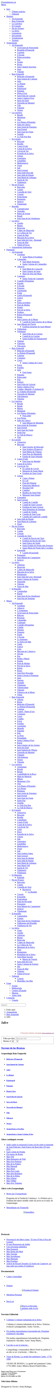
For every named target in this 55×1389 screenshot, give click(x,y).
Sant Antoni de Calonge (15, 1064)
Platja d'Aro (11, 1091)
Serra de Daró (11, 1102)
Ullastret (9, 1118)
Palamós (9, 1086)
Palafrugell (10, 1081)
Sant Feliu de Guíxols (14, 1097)
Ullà (8, 1113)
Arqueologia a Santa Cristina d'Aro (19, 1134)
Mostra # (7, 1041)
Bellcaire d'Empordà (14, 1059)
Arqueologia (11, 1012)
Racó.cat (10, 1301)
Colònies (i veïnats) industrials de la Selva (24, 1320)
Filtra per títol (9, 1038)
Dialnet (9, 1285)
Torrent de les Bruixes (13, 1048)
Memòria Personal (14, 1295)
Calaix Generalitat (14, 1276)
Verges (8, 1124)
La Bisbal (10, 1075)
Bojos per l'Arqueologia (16, 1194)
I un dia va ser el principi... (17, 1345)
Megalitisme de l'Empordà (17, 1207)
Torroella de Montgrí (14, 1107)
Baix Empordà (12, 1014)
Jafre (8, 1070)
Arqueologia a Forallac (15, 1129)
